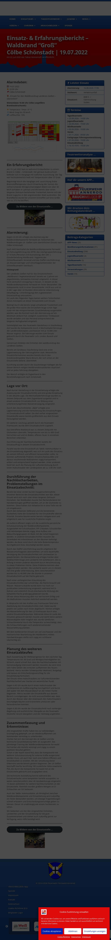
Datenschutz (76, 937)
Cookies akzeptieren (52, 931)
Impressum (86, 937)
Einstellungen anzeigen (94, 931)
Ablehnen (72, 931)
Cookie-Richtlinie (64, 937)
